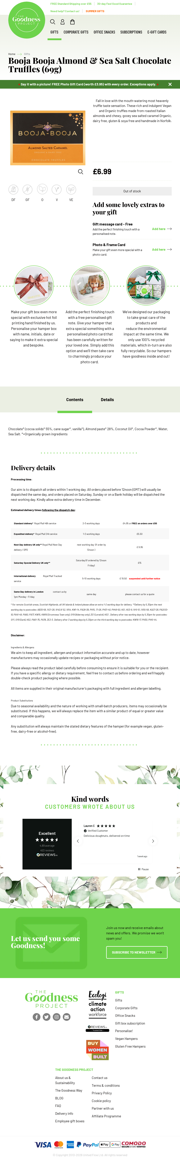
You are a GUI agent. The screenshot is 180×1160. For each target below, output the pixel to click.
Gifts (54, 31)
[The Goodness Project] (26, 20)
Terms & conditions (106, 1085)
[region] (115, 841)
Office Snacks (104, 31)
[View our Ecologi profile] (97, 1004)
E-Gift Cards (156, 31)
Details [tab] (107, 399)
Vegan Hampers (126, 1039)
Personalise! (124, 1031)
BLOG (59, 1098)
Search (53, 22)
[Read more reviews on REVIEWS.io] (47, 855)
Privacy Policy (102, 1093)
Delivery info (64, 1113)
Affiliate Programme (106, 1116)
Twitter (46, 1017)
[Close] (170, 84)
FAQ (58, 1106)
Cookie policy (101, 1101)
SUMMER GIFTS (95, 11)
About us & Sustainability (65, 1080)
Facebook (36, 1017)
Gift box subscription (130, 1023)
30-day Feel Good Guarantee (114, 3)
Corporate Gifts (76, 31)
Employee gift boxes (69, 1121)
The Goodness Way (68, 1090)
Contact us (99, 1078)
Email (66, 1017)
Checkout (72, 22)
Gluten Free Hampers (130, 1046)
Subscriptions (131, 31)
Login (63, 22)
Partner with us (103, 1108)
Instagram (56, 1017)
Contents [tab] (74, 399)
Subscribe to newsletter (133, 952)
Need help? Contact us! (64, 11)
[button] (78, 841)
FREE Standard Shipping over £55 (70, 3)
